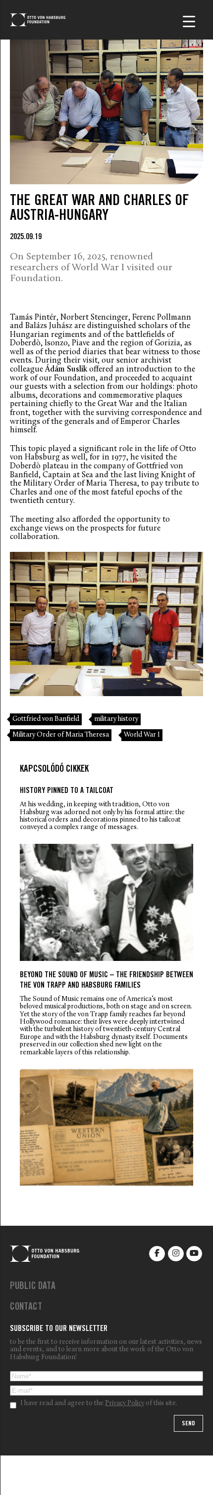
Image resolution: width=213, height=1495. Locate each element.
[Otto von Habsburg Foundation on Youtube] (194, 1253)
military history (116, 719)
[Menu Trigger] (189, 21)
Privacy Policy (124, 1403)
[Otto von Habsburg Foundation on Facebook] (157, 1253)
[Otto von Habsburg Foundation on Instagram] (176, 1253)
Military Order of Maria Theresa (60, 735)
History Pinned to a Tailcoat (66, 791)
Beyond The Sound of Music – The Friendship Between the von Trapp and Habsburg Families (106, 981)
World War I (142, 735)
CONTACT (26, 1308)
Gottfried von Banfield (45, 719)
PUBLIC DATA (32, 1287)
